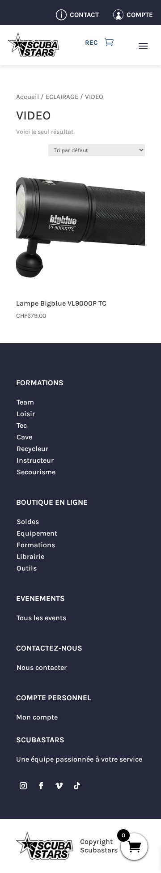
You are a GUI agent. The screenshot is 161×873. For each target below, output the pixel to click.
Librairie (30, 556)
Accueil (27, 97)
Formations (36, 545)
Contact (84, 15)
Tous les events (41, 617)
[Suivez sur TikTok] (77, 786)
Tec (22, 425)
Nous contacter (42, 667)
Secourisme (36, 472)
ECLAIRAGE (62, 97)
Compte (140, 15)
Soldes (28, 521)
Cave (24, 437)
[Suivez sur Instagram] (23, 786)
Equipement (37, 533)
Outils (27, 568)
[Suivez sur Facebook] (41, 786)
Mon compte (37, 717)
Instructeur (35, 460)
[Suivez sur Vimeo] (59, 786)
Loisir (26, 413)
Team (25, 402)
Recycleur (32, 448)
